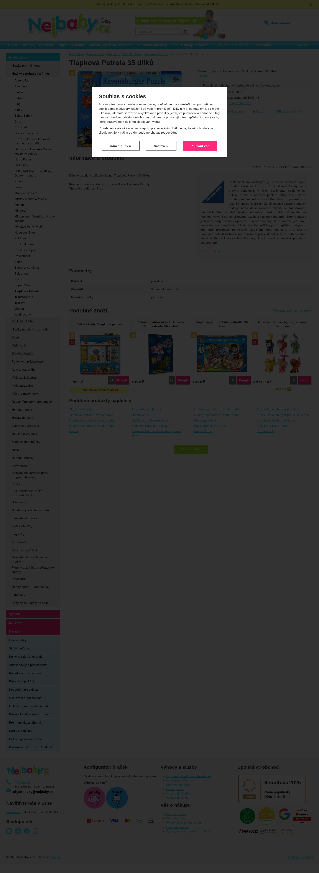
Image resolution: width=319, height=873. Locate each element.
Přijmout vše (200, 145)
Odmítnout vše (121, 145)
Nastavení (161, 145)
